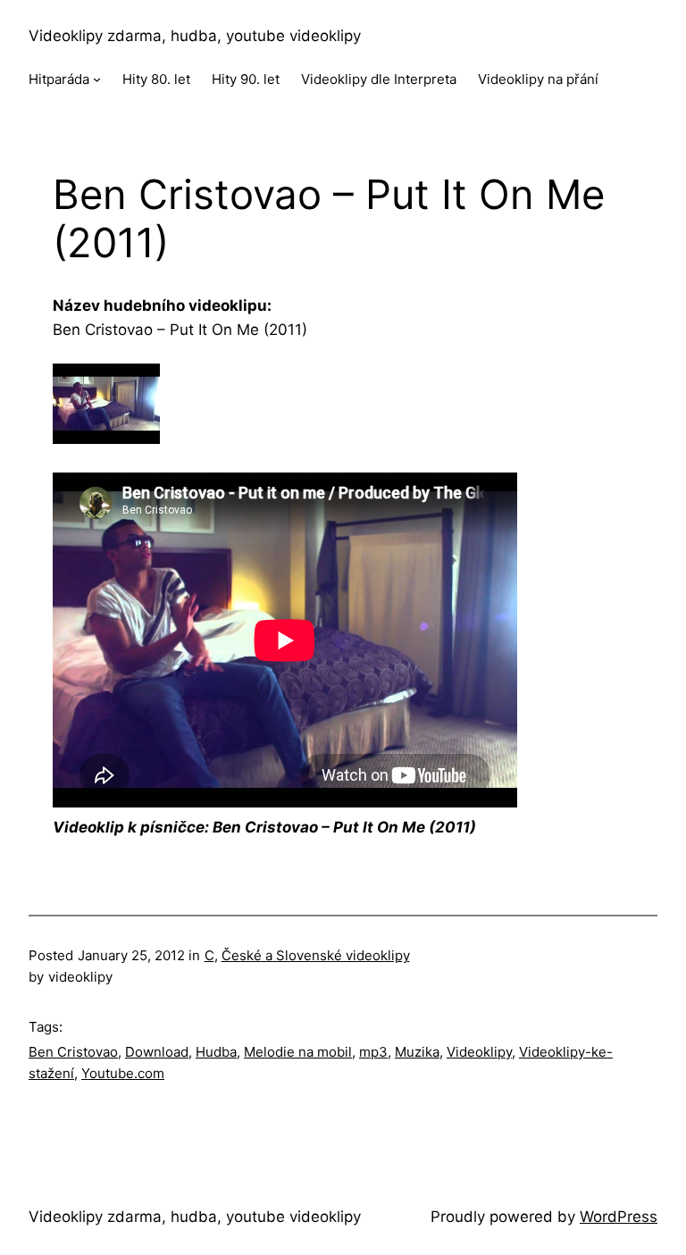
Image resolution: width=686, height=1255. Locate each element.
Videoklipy (479, 1051)
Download (156, 1051)
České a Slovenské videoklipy (316, 955)
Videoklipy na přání (538, 79)
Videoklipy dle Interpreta (378, 79)
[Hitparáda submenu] (97, 79)
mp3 (373, 1051)
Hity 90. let (246, 79)
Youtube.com (122, 1073)
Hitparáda (59, 79)
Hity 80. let (156, 79)
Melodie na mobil (298, 1051)
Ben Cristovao (73, 1051)
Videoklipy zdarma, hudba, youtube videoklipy (195, 36)
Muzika (417, 1051)
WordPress (618, 1217)
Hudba (216, 1051)
